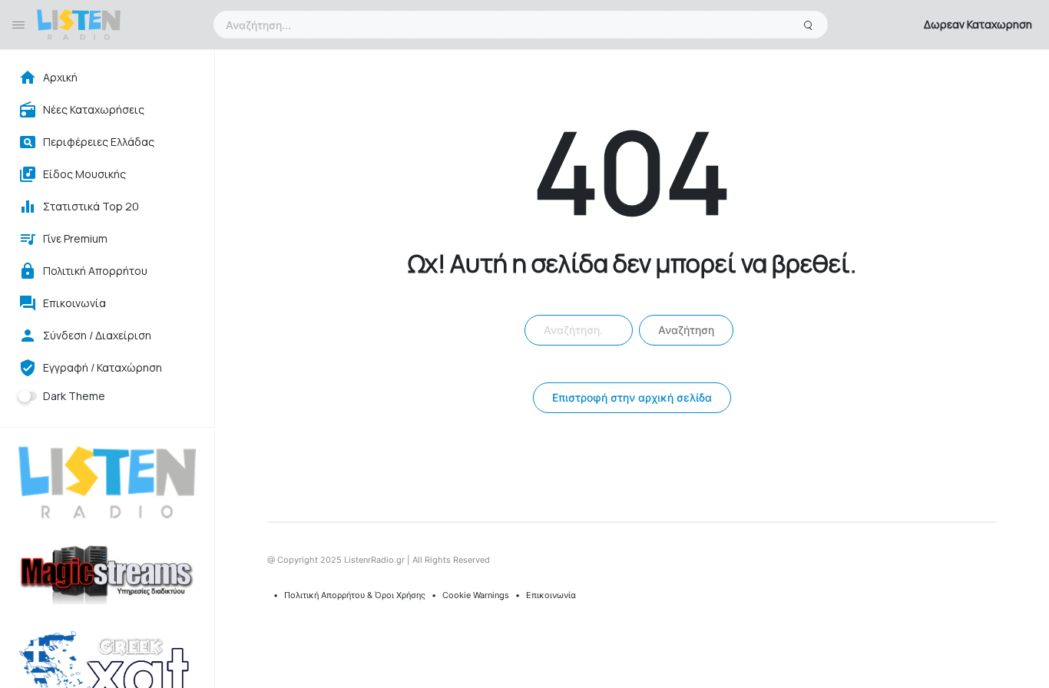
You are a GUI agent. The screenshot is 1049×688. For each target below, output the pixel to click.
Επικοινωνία (551, 595)
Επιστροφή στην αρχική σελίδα (632, 397)
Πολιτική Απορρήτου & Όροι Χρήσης (354, 595)
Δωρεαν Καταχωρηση (978, 24)
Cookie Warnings (475, 595)
